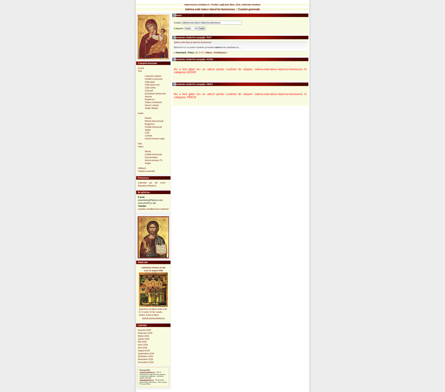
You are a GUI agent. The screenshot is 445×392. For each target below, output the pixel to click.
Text (140, 71)
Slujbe (148, 130)
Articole (148, 96)
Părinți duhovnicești (154, 121)
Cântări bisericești (153, 127)
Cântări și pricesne (154, 79)
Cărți (147, 133)
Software (142, 168)
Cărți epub (150, 82)
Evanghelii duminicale (155, 93)
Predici (148, 118)
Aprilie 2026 (143, 339)
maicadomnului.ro (147, 380)
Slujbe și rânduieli (153, 102)
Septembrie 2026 (146, 353)
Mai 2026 (142, 342)
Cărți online (150, 88)
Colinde (148, 135)
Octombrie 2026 (145, 356)
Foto (140, 143)
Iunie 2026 (143, 345)
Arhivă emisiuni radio (155, 138)
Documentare (151, 157)
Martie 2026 (143, 336)
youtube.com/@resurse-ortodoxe (153, 209)
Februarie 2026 (145, 333)
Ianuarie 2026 (144, 330)
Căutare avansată (146, 171)
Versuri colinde (152, 105)
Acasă (141, 68)
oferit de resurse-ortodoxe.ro (153, 318)
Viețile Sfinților (151, 108)
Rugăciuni (150, 99)
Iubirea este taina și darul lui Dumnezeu (192, 42)
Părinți (148, 151)
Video (140, 146)
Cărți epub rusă (152, 85)
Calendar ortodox (153, 76)
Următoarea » (220, 52)
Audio (140, 113)
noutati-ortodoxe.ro (147, 372)
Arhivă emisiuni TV (154, 160)
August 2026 (144, 350)
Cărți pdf (149, 90)
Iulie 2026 (142, 347)
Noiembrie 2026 (145, 359)
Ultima (208, 52)
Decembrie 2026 (146, 362)
